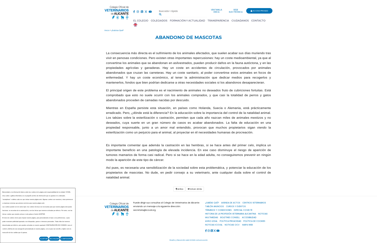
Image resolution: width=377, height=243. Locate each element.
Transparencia (218, 20)
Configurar (66, 238)
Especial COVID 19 (243, 210)
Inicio (107, 30)
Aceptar (44, 238)
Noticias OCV (232, 224)
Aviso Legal (211, 221)
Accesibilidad (249, 217)
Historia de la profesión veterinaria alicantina (230, 213)
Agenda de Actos (230, 202)
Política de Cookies (254, 221)
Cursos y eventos (236, 206)
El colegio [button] (140, 20)
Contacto (258, 20)
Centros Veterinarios (254, 202)
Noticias (263, 213)
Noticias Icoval (214, 224)
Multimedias (211, 217)
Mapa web (247, 224)
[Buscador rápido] (160, 14)
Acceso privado (260, 11)
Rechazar (54, 238)
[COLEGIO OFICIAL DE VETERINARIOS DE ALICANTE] (117, 12)
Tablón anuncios (214, 206)
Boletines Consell (230, 217)
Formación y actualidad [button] (187, 20)
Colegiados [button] (159, 20)
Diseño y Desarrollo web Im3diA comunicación (189, 240)
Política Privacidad (230, 221)
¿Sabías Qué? (117, 30)
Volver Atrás (196, 189)
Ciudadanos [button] (240, 20)
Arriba (180, 189)
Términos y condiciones (218, 210)
